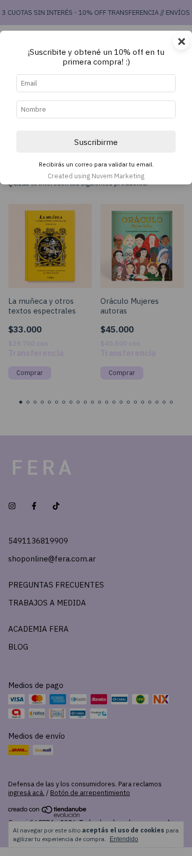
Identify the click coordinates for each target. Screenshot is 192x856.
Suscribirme (96, 142)
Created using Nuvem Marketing (96, 176)
